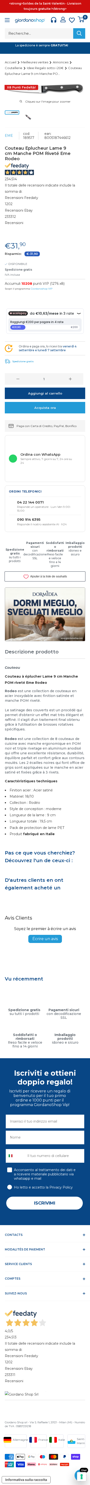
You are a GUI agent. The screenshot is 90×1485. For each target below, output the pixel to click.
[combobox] (15, 1155)
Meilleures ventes (35, 62)
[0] (81, 19)
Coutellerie (14, 68)
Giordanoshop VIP (41, 288)
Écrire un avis (45, 939)
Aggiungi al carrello (45, 393)
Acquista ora (45, 408)
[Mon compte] (63, 19)
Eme (9, 135)
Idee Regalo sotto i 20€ (45, 68)
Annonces (61, 62)
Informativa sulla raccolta (26, 1480)
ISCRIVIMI (44, 1203)
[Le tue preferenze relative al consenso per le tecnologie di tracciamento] (81, 1476)
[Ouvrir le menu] (7, 20)
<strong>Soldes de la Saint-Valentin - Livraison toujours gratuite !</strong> (45, 6)
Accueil (11, 62)
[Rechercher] (79, 33)
